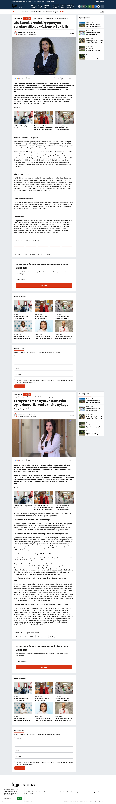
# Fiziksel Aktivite (29, 636)
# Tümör (48, 254)
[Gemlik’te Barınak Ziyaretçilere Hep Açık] (91, 49)
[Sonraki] (98, 6)
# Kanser (32, 254)
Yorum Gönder (20, 386)
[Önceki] (79, 6)
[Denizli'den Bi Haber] (20, 6)
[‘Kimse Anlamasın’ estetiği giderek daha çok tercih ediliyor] (64, 329)
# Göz (25, 254)
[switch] (102, 11)
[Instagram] (103, 801)
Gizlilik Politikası (8, 798)
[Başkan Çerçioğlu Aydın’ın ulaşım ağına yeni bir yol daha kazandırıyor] (91, 41)
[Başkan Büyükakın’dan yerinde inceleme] (91, 32)
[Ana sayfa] (14, 11)
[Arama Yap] (102, 6)
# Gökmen (18, 254)
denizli (20, 32)
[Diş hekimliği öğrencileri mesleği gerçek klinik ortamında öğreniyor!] (64, 120)
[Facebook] (95, 801)
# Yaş (51, 636)
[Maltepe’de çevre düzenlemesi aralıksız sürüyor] (91, 57)
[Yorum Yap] (55, 78)
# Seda (39, 636)
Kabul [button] (19, 798)
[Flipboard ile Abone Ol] (28, 78)
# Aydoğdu (18, 636)
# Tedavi (40, 254)
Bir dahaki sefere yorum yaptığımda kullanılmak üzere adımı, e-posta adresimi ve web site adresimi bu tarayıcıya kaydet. (45, 381)
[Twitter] (99, 801)
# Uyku (45, 636)
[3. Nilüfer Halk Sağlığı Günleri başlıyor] (23, 120)
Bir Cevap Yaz (19, 348)
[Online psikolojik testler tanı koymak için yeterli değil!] (23, 329)
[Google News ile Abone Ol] (19, 78)
